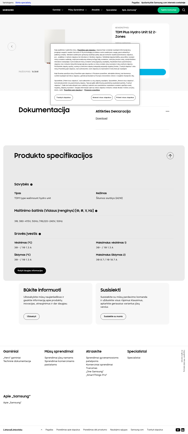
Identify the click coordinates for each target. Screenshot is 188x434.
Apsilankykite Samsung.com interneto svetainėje (163, 3)
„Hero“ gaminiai (12, 357)
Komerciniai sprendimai (99, 364)
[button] (132, 112)
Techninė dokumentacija (17, 361)
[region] (95, 74)
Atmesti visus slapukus (102, 97)
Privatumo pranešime (92, 90)
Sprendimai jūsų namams (59, 357)
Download (101, 118)
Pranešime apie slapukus (86, 50)
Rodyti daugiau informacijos (30, 270)
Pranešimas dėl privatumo (95, 430)
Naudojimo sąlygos (118, 430)
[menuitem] (56, 10)
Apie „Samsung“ (12, 402)
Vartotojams (8, 3)
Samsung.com (137, 430)
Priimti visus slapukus (125, 97)
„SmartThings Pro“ (96, 374)
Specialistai (133, 357)
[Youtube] (178, 430)
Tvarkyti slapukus (64, 97)
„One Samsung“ (94, 371)
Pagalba (135, 3)
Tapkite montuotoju (168, 10)
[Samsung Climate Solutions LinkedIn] (183, 430)
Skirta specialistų (23, 3)
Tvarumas (91, 368)
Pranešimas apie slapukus (68, 430)
